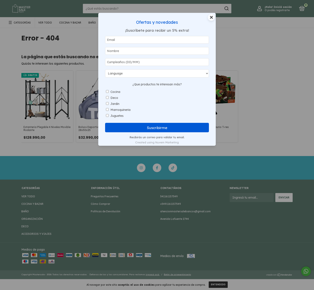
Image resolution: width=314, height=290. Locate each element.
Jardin (114, 104)
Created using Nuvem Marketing (157, 142)
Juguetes (116, 116)
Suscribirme (157, 127)
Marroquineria (120, 110)
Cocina (115, 92)
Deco (114, 98)
